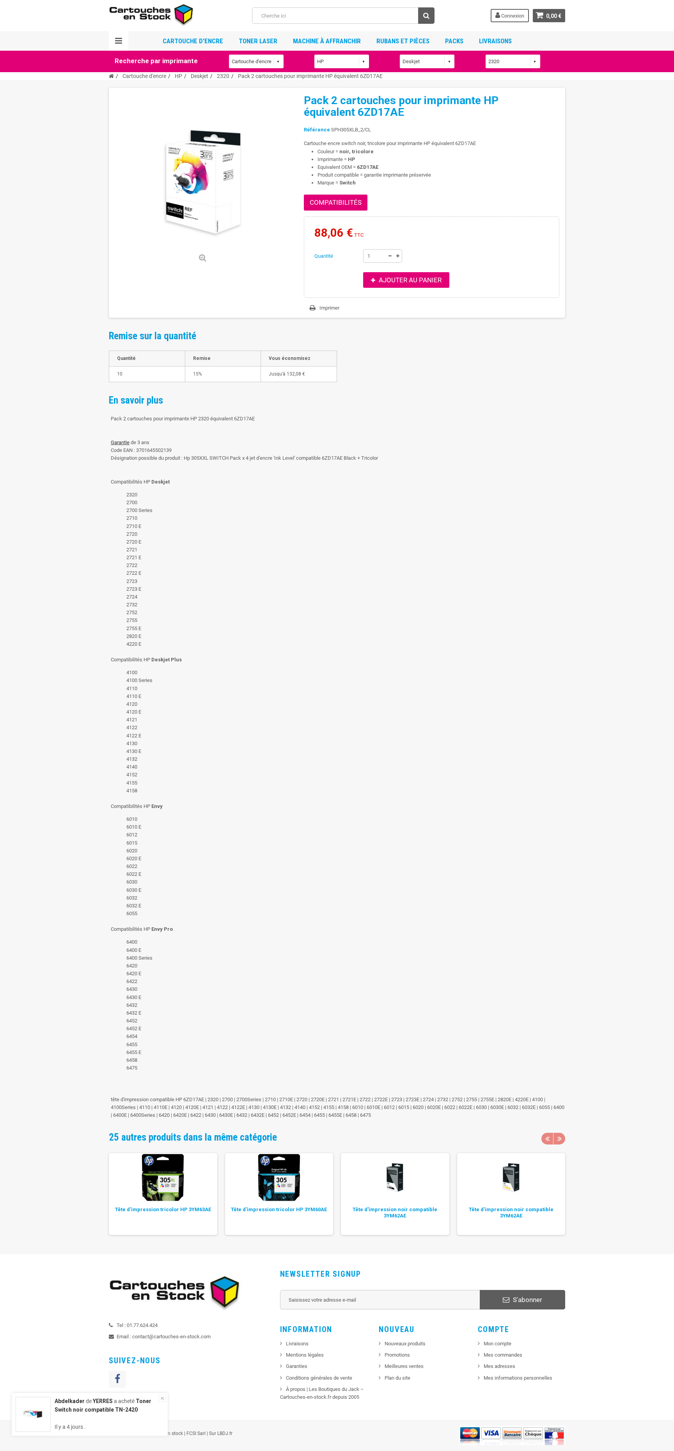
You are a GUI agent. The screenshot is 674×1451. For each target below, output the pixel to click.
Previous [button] (547, 1139)
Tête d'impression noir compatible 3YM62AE (395, 1213)
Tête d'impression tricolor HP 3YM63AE (163, 1209)
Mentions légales (305, 1355)
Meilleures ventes (404, 1366)
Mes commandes (503, 1355)
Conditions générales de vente (319, 1378)
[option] (163, 1194)
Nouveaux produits (405, 1343)
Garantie (120, 442)
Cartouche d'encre (193, 41)
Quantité (323, 256)
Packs (454, 41)
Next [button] (559, 1139)
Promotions (397, 1355)
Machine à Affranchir (327, 41)
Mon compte (497, 1343)
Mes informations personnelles (518, 1378)
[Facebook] (117, 1379)
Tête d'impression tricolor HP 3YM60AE (279, 1209)
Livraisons (495, 41)
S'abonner (526, 1300)
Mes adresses (499, 1366)
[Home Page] (111, 76)
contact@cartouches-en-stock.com (171, 1336)
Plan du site (397, 1378)
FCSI (191, 1433)
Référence (317, 130)
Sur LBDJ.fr (220, 1433)
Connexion (512, 16)
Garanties (296, 1366)
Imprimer (329, 308)
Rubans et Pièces (402, 41)
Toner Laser (258, 41)
